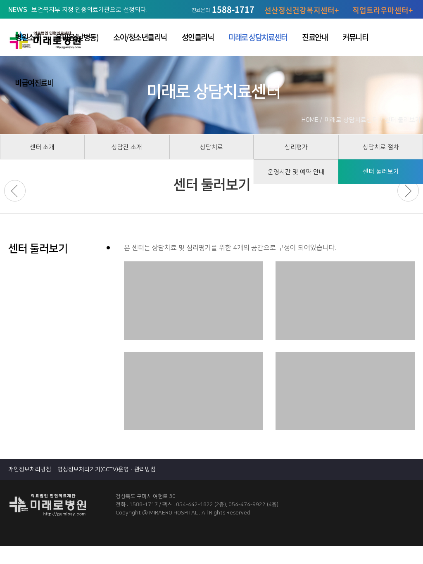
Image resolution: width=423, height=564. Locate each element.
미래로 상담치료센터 (257, 37)
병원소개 (27, 37)
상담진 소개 (127, 147)
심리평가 (296, 147)
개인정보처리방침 (29, 469)
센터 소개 (42, 147)
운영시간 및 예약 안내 (296, 171)
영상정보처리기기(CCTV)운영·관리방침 (106, 469)
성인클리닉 (198, 37)
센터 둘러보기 (381, 171)
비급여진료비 (34, 82)
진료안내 (315, 37)
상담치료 (211, 147)
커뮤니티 (355, 37)
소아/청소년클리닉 (140, 37)
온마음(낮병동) (76, 37)
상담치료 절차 (381, 147)
